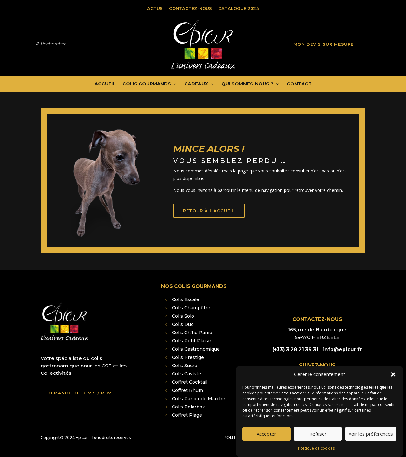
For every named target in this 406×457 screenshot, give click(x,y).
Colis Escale (185, 299)
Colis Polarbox (188, 407)
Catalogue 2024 (238, 8)
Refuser (318, 434)
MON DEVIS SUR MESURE (323, 44)
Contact (299, 84)
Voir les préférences (371, 434)
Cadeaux (196, 84)
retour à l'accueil (209, 210)
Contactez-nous (190, 8)
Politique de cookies (316, 448)
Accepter (266, 434)
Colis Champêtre (191, 308)
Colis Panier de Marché (198, 398)
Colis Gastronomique (196, 349)
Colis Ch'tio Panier (193, 332)
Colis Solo (183, 316)
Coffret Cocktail (189, 382)
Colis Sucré (184, 365)
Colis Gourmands (146, 84)
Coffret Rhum (187, 390)
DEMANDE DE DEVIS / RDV (79, 392)
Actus (155, 8)
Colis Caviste (186, 374)
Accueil (105, 84)
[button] (393, 374)
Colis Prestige (188, 357)
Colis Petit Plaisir (191, 341)
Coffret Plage (187, 415)
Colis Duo (183, 324)
